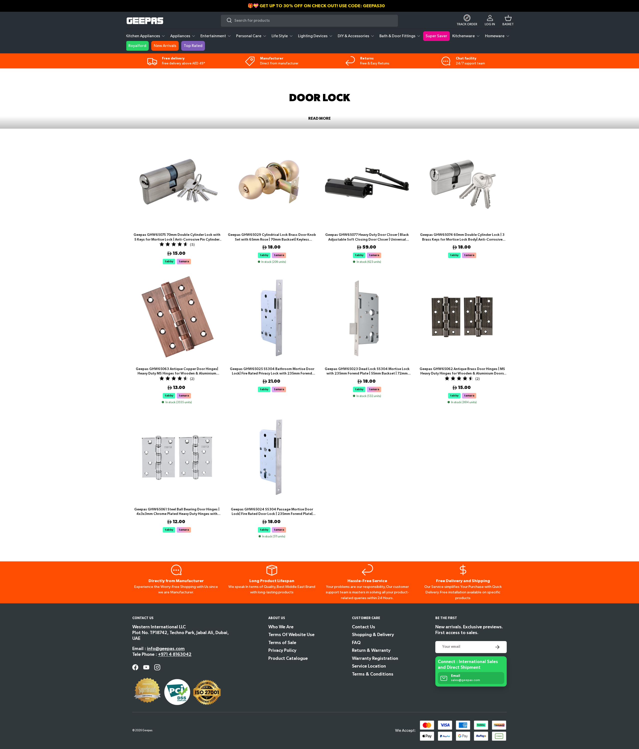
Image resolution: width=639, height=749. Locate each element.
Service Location (369, 666)
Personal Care (248, 36)
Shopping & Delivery (373, 634)
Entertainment (213, 36)
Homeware (494, 36)
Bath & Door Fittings (397, 36)
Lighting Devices (312, 36)
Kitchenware (463, 36)
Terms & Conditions (372, 674)
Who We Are (281, 627)
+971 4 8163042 (174, 654)
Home (137, 76)
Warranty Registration (375, 658)
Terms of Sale (282, 642)
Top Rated (193, 45)
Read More (319, 118)
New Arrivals (165, 45)
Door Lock (156, 76)
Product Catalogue (288, 658)
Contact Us (363, 627)
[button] (508, 20)
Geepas (147, 730)
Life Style (280, 36)
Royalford (137, 45)
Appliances (180, 36)
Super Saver (436, 36)
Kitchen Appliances (143, 36)
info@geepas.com (166, 648)
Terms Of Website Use (291, 634)
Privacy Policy (282, 650)
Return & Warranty (371, 650)
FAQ (356, 642)
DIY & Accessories (353, 36)
